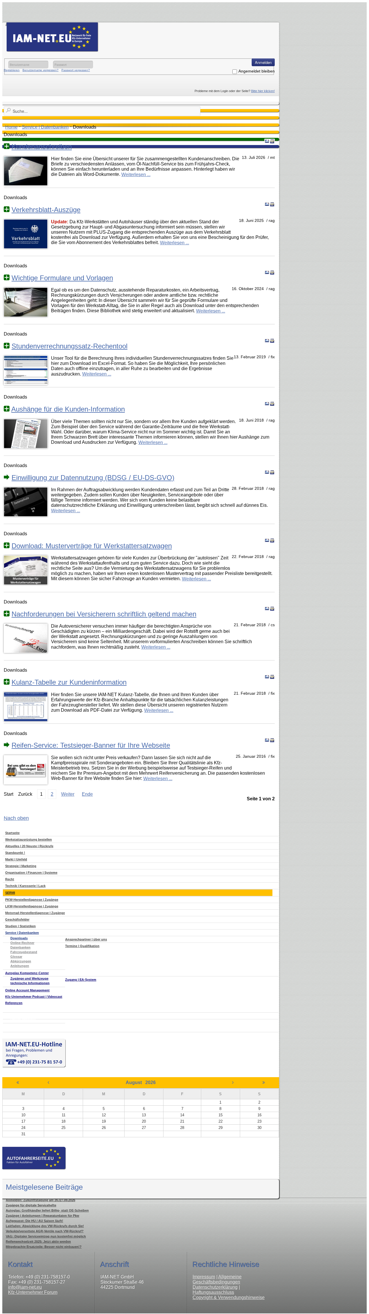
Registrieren (12, 70)
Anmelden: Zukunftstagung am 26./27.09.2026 (40, 1200)
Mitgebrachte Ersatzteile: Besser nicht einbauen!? (44, 1246)
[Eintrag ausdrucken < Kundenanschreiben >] (272, 141)
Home (11, 127)
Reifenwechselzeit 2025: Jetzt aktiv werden (38, 1241)
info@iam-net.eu (25, 1287)
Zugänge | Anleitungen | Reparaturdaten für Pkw (42, 1215)
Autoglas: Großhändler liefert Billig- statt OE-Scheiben (47, 1210)
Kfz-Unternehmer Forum (32, 1292)
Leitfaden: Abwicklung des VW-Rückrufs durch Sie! (45, 1226)
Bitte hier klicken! (263, 91)
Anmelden (263, 62)
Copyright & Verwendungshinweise (229, 1297)
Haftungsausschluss (213, 1292)
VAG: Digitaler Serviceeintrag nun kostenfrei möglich (46, 1236)
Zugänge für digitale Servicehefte (31, 1205)
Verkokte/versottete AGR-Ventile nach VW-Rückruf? (45, 1231)
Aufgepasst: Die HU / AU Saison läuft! (34, 1220)
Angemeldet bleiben (256, 71)
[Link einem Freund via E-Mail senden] (267, 141)
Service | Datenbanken (45, 127)
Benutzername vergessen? (40, 70)
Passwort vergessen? (75, 70)
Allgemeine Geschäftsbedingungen (217, 1279)
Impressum (204, 1276)
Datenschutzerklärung (215, 1287)
